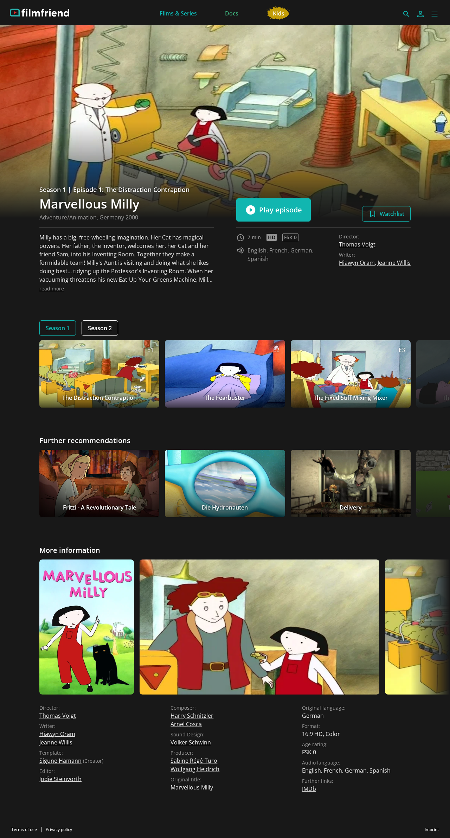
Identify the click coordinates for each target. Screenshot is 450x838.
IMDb (309, 789)
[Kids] (278, 12)
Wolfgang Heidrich (195, 769)
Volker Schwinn (191, 742)
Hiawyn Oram (357, 263)
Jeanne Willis (394, 263)
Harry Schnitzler (192, 715)
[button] (435, 14)
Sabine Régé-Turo (194, 761)
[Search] (406, 14)
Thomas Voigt (357, 244)
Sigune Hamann (60, 761)
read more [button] (51, 288)
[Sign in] (420, 14)
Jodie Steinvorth (60, 779)
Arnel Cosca (186, 724)
